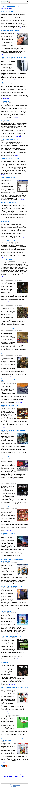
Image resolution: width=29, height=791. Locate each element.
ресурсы (22, 774)
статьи (6, 8)
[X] (4, 766)
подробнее (20, 27)
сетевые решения (8, 776)
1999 (10, 8)
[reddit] (6, 766)
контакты (10, 778)
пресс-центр (18, 778)
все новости (7, 774)
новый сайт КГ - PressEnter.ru (14, 781)
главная (2, 8)
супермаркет (17, 776)
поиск (23, 776)
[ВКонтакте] (2, 766)
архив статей (15, 774)
